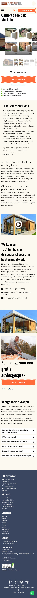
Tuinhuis (4, 516)
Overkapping (5, 529)
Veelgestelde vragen (8, 486)
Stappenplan (5, 481)
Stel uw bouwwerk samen (18, 84)
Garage (4, 525)
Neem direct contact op (9, 488)
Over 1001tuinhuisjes (8, 479)
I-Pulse (32, 588)
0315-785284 (6, 560)
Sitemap (4, 490)
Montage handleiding (8, 500)
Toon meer (6, 154)
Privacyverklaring (7, 504)
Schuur (4, 523)
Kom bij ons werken (8, 506)
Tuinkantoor (5, 534)
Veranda (4, 520)
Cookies (4, 509)
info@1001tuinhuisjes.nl (9, 558)
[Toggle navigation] (2, 10)
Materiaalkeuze (6, 498)
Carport (4, 527)
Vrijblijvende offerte (18, 79)
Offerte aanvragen (26, 10)
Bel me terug (8, 389)
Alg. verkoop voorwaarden (9, 484)
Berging (4, 518)
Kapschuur (5, 531)
